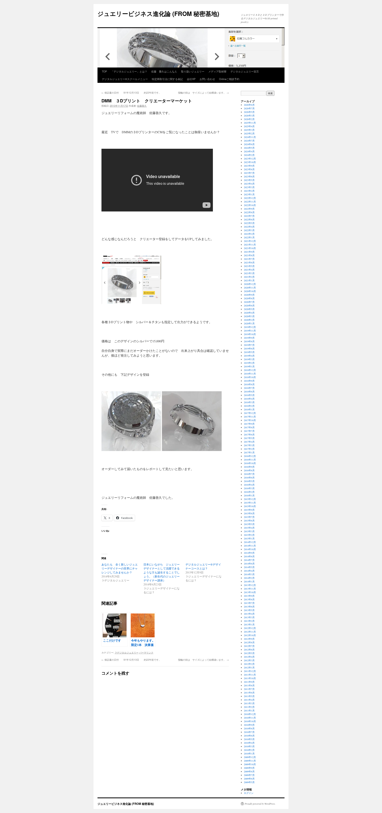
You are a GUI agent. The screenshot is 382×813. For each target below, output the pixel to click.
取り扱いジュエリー (192, 71)
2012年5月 (249, 653)
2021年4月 (249, 269)
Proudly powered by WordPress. (260, 803)
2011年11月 (250, 674)
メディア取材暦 (217, 71)
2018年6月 (249, 391)
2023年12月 (250, 158)
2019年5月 (249, 352)
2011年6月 (249, 692)
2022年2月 (249, 233)
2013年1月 (249, 624)
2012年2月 (249, 663)
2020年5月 (249, 309)
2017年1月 (249, 452)
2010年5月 (249, 739)
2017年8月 (249, 427)
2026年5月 (249, 111)
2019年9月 (249, 337)
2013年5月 (249, 610)
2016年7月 (249, 473)
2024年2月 (249, 155)
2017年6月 (249, 434)
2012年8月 (249, 642)
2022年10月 (250, 205)
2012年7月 (249, 646)
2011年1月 (249, 710)
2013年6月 (249, 606)
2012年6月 (249, 649)
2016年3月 (249, 488)
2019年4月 (249, 355)
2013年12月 (250, 585)
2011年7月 (249, 689)
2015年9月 (249, 509)
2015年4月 (249, 527)
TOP (104, 71)
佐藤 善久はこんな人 (164, 71)
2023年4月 (249, 183)
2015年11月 (250, 502)
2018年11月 (250, 373)
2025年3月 (249, 129)
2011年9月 (249, 681)
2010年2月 (249, 749)
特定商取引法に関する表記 (167, 79)
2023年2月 (249, 190)
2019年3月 (249, 359)
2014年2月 (249, 577)
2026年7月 (249, 108)
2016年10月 (250, 463)
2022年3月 (249, 230)
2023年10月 (250, 162)
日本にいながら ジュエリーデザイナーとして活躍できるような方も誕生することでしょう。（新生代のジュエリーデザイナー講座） (161, 572)
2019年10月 (250, 334)
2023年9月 (249, 165)
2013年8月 (249, 599)
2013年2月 (249, 620)
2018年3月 (249, 402)
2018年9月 (249, 380)
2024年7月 (249, 140)
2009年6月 (249, 778)
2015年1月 (249, 538)
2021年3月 (249, 273)
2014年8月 (249, 556)
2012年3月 (249, 660)
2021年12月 (250, 241)
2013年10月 (250, 592)
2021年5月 (249, 266)
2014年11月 (250, 545)
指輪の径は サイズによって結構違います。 (203, 92)
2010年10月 (250, 721)
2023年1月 (249, 194)
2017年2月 (249, 448)
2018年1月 (249, 409)
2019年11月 (250, 330)
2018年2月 (249, 405)
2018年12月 (250, 370)
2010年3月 (249, 746)
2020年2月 (249, 319)
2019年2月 (249, 362)
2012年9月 (249, 638)
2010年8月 (249, 728)
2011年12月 (250, 671)
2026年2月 (249, 119)
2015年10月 (250, 506)
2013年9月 (249, 595)
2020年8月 (249, 298)
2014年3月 (249, 574)
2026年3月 (249, 115)
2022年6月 (249, 219)
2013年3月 (249, 617)
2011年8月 (249, 685)
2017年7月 (249, 430)
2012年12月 (250, 628)
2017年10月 (250, 420)
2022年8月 (249, 212)
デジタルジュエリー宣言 (244, 71)
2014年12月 (250, 542)
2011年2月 (249, 706)
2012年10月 (250, 635)
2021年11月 (250, 244)
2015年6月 (249, 520)
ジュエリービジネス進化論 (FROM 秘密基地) (158, 13)
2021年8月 (249, 255)
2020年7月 (249, 301)
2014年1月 (249, 581)
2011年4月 (249, 699)
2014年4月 (249, 570)
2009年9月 (249, 767)
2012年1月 (249, 667)
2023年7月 (249, 172)
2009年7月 (249, 775)
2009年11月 (250, 760)
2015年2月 (249, 534)
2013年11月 (250, 588)
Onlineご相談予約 (229, 79)
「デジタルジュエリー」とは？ (129, 71)
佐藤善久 (142, 105)
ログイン (248, 792)
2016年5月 (249, 481)
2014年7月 (249, 560)
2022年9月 (249, 208)
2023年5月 (249, 180)
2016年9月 (249, 466)
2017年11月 (250, 416)
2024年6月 (249, 144)
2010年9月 (249, 724)
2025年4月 (249, 126)
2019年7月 (249, 344)
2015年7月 (249, 517)
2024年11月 (250, 137)
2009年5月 (249, 782)
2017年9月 (249, 423)
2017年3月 (249, 445)
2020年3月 (249, 316)
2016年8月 (249, 470)
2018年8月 (249, 384)
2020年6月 (249, 305)
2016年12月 (250, 456)
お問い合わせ (207, 79)
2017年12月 (250, 413)
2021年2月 (249, 276)
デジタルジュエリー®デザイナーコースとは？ (203, 566)
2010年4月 (249, 742)
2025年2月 (249, 133)
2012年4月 (249, 656)
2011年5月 (249, 696)
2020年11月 (250, 287)
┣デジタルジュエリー (126, 652)
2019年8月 (249, 341)
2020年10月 (250, 291)
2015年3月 (249, 531)
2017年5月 (249, 438)
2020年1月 (249, 323)
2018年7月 (249, 387)
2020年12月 (250, 284)
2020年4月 (249, 312)
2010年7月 (249, 732)
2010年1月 (249, 753)
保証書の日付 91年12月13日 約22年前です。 (131, 92)
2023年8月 (249, 169)
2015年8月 (249, 513)
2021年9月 (249, 251)
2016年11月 (250, 459)
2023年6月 (249, 176)
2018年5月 (249, 395)
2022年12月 (250, 198)
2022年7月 (249, 215)
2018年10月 (250, 377)
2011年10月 (250, 678)
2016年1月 (249, 495)
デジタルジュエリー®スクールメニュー (125, 79)
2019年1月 (249, 366)
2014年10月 (250, 549)
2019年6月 (249, 348)
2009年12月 (250, 757)
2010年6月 (249, 735)
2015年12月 (250, 499)
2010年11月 (250, 717)
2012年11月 (250, 631)
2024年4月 (249, 151)
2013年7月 (249, 603)
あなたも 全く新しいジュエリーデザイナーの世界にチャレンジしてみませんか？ (119, 568)
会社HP (191, 79)
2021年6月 (249, 262)
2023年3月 (249, 187)
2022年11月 (250, 201)
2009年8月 (249, 771)
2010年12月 (250, 714)
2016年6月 (249, 477)
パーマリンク (146, 652)
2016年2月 (249, 491)
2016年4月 (249, 484)
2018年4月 (249, 398)
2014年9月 (249, 552)
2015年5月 (249, 524)
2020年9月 (249, 294)
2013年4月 (249, 613)
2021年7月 (249, 258)
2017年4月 (249, 441)
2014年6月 (249, 563)
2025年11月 (250, 122)
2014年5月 (249, 567)
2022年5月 (249, 223)
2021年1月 (249, 280)
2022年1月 (249, 237)
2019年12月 (250, 327)
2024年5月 (249, 147)
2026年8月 (249, 104)
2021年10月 (250, 248)
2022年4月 (249, 226)
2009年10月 (250, 764)
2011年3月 (249, 703)
